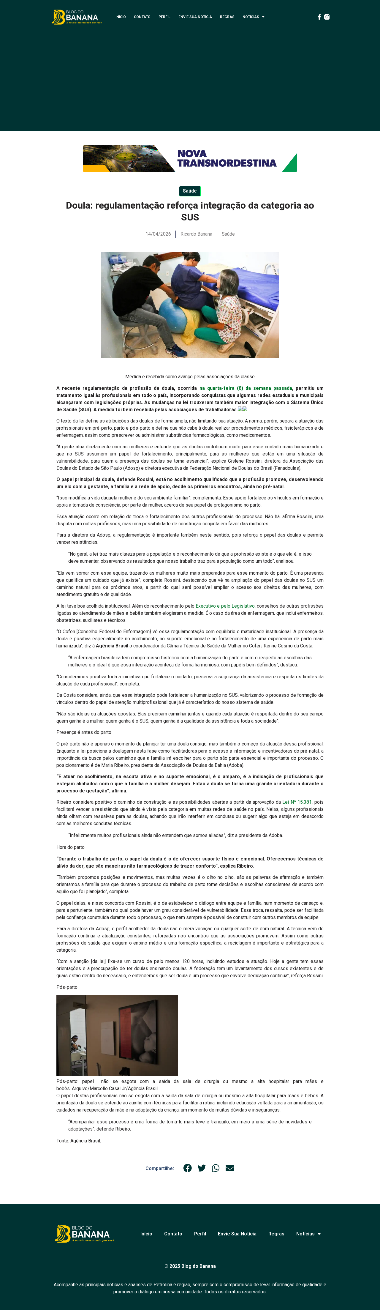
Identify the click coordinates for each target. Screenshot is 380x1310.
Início (120, 17)
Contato (142, 17)
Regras (227, 17)
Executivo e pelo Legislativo (224, 606)
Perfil (164, 17)
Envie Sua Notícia (195, 17)
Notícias (251, 17)
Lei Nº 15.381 (297, 802)
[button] (187, 1168)
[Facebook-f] (319, 17)
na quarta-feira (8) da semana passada (246, 388)
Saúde (228, 234)
